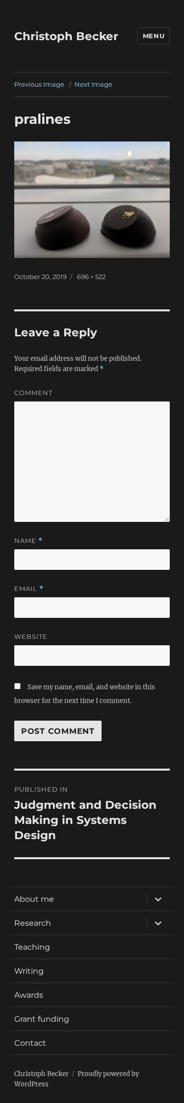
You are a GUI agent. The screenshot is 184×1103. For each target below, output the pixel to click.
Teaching (32, 947)
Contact (30, 1043)
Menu (153, 36)
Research (32, 923)
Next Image (93, 84)
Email (29, 589)
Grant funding (41, 1019)
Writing (29, 971)
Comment (33, 393)
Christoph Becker (66, 36)
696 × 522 (91, 277)
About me (34, 899)
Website (31, 636)
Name (28, 541)
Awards (28, 995)
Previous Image (39, 84)
